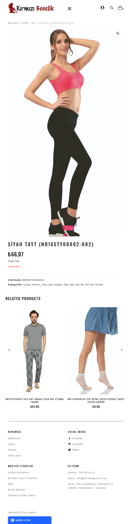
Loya (44, 284)
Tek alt (80, 284)
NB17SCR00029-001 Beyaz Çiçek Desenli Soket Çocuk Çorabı (96, 400)
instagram (77, 444)
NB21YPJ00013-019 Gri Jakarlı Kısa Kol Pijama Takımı (35, 400)
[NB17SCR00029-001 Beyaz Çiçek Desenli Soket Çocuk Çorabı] (96, 350)
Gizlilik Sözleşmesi (18, 472)
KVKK (10, 484)
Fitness (36, 284)
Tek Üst (89, 284)
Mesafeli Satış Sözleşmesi (23, 478)
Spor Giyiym (55, 284)
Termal (99, 284)
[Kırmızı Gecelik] (31, 8)
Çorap (25, 23)
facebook (77, 438)
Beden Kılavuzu (16, 489)
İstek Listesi (14, 455)
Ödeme (12, 450)
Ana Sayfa (13, 23)
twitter (76, 450)
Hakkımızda (14, 438)
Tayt (33, 23)
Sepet (11, 444)
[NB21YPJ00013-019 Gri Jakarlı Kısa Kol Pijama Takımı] (35, 350)
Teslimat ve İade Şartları (21, 495)
